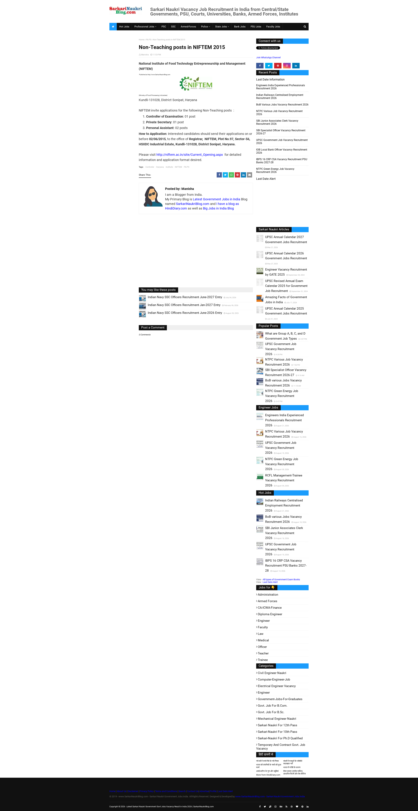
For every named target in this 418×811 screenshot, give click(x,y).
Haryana (160, 167)
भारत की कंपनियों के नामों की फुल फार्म (268, 766)
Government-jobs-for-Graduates (280, 699)
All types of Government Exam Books (281, 579)
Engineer (264, 621)
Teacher (263, 653)
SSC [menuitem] (173, 26)
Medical (263, 640)
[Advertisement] (122, 89)
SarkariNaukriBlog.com (192, 204)
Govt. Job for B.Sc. (271, 712)
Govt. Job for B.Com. (272, 705)
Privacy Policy (147, 791)
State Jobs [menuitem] (221, 26)
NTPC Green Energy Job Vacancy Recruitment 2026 (275, 170)
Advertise (204, 791)
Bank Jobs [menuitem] (240, 26)
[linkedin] (296, 65)
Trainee (263, 660)
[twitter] (269, 65)
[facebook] (260, 65)
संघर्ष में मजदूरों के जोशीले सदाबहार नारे (292, 762)
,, (139, 317)
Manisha (145, 55)
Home (141, 40)
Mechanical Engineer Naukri (277, 719)
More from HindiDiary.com (268, 775)
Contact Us (192, 791)
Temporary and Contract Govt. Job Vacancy (280, 746)
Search (182, 791)
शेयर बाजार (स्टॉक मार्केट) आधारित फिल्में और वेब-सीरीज (294, 772)
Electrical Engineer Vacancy (277, 686)
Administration (268, 594)
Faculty (263, 627)
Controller (149, 167)
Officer (262, 647)
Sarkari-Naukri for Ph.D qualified (280, 738)
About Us (121, 791)
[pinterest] (277, 65)
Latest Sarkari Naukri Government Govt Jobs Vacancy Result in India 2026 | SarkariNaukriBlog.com (170, 806)
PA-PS (148, 40)
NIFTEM (178, 167)
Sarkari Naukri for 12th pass (277, 725)
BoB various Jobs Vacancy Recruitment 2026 (282, 104)
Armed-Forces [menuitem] (188, 26)
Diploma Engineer (270, 614)
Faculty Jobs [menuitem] (273, 26)
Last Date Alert (270, 582)
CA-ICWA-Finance (270, 608)
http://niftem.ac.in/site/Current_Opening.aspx (189, 155)
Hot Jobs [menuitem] (124, 26)
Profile (213, 791)
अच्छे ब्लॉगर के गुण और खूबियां (267, 771)
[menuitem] (113, 26)
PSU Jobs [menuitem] (256, 26)
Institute (169, 167)
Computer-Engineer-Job (274, 679)
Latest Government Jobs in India (216, 199)
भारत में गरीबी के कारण (291, 767)
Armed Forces (267, 601)
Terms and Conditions (166, 791)
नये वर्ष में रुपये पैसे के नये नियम (267, 761)
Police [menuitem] (204, 26)
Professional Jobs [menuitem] (144, 26)
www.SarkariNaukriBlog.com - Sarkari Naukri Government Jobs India (270, 796)
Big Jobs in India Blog (218, 208)
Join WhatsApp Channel (268, 57)
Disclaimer (133, 791)
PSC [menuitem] (163, 26)
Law (260, 634)
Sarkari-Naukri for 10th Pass (277, 732)
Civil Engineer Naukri (272, 673)
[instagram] (286, 65)
